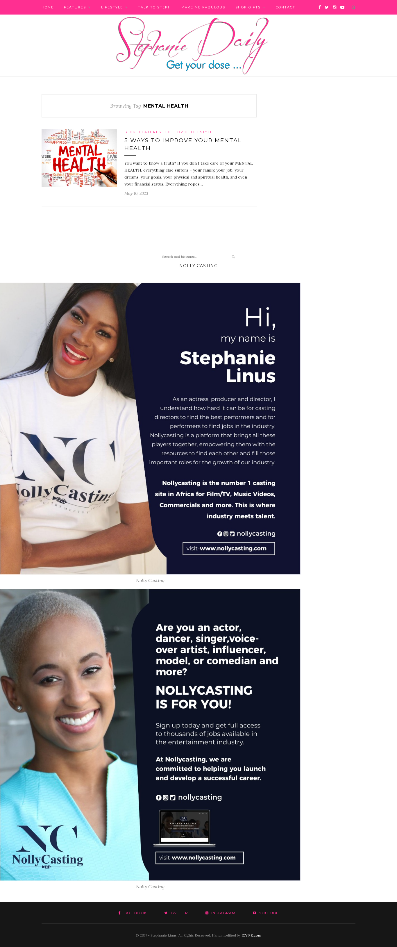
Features (75, 7)
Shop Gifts (248, 7)
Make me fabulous (203, 7)
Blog (130, 132)
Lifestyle (112, 7)
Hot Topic (176, 132)
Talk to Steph (154, 7)
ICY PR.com (251, 935)
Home (48, 7)
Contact (285, 7)
